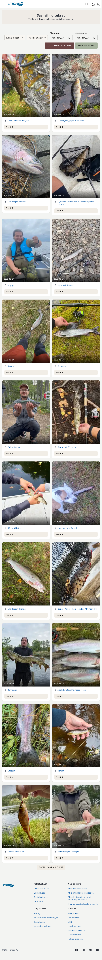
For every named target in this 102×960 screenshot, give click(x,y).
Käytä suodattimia (86, 45)
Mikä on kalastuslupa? (77, 888)
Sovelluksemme (75, 926)
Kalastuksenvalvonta (43, 926)
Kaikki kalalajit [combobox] (36, 37)
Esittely (37, 913)
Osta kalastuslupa (41, 888)
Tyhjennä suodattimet (61, 45)
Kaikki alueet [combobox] (12, 37)
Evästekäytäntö (74, 934)
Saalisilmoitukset (41, 897)
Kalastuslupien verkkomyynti (46, 917)
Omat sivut (38, 901)
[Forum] (97, 950)
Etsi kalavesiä (39, 893)
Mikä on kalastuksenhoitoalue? (81, 893)
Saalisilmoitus (40, 922)
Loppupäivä (81, 33)
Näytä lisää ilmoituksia (51, 867)
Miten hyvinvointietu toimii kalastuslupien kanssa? (79, 898)
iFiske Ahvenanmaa (76, 930)
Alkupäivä (55, 33)
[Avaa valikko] (4, 4)
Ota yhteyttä (73, 917)
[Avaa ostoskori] (93, 4)
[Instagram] (83, 950)
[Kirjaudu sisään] (98, 5)
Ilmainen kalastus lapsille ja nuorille (83, 904)
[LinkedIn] (90, 950)
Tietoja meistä (74, 913)
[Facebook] (76, 950)
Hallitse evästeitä (75, 939)
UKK (70, 922)
